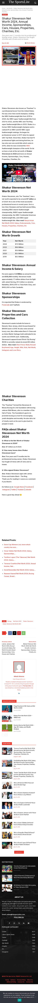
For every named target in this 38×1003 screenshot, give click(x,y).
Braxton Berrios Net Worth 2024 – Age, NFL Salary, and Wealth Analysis (24, 727)
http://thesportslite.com (19, 679)
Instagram (6, 490)
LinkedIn (28, 490)
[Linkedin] (19, 693)
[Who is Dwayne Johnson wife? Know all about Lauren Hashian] (7, 815)
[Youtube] (28, 923)
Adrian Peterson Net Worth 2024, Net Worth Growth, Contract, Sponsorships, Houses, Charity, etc (28, 648)
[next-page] (6, 735)
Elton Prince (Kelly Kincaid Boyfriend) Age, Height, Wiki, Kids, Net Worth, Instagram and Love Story (19, 347)
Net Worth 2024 (17, 621)
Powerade (6, 305)
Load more (18, 852)
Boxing (9, 621)
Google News (19, 487)
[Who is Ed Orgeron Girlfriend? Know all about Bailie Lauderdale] (7, 805)
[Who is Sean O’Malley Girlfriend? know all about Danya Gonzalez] (7, 825)
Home (3, 8)
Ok (19, 1000)
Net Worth (9, 8)
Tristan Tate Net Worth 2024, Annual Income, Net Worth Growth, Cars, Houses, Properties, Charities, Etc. (25, 774)
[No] (36, 997)
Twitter (13, 490)
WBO (28, 146)
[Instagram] (14, 923)
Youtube (20, 490)
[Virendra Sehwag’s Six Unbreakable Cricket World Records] (7, 868)
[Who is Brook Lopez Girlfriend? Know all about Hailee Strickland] (7, 845)
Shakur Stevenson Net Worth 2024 (12, 624)
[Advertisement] (19, 87)
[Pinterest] (19, 633)
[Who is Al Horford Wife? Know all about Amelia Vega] (7, 785)
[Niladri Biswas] (19, 667)
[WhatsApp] (23, 633)
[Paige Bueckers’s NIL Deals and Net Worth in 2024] (7, 708)
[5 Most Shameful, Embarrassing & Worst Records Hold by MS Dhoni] (7, 878)
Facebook (29, 487)
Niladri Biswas (31, 43)
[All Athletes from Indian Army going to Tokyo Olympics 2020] (7, 887)
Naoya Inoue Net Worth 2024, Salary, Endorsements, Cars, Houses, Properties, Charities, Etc (18, 223)
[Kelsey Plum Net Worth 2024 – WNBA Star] (7, 718)
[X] (14, 633)
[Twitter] (19, 923)
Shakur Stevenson (28, 621)
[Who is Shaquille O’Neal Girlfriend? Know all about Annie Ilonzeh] (7, 835)
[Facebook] (10, 633)
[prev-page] (3, 735)
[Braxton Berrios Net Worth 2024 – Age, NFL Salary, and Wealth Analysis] (7, 727)
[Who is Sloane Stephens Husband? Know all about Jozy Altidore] (7, 795)
